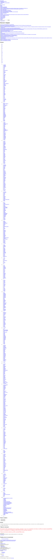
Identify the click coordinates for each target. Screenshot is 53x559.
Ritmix (4, 373)
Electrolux (4, 172)
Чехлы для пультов (2, 16)
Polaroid (4, 354)
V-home (4, 454)
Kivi (4, 272)
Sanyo (4, 389)
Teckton (4, 433)
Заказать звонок (7, 2)
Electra (4, 171)
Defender (4, 147)
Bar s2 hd (4, 105)
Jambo (4, 258)
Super (4, 423)
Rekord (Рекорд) (5, 370)
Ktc (3, 278)
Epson (4, 181)
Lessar (4, 286)
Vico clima (4, 464)
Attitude (4, 94)
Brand (4, 119)
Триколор (4, 511)
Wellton (4, 476)
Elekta (4, 174)
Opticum (4, 338)
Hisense (4, 232)
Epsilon (4, 180)
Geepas (4, 205)
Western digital (5, 477)
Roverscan (4, 379)
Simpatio (4, 407)
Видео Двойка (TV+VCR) (10, 25)
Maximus (4, 295)
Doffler (4, 159)
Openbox (4, 336)
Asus (4, 92)
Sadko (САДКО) (5, 384)
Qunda (4, 362)
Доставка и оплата (2, 17)
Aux (4, 96)
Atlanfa (4, 93)
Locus (4, 288)
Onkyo (4, 334)
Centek (4, 128)
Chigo (4, 131)
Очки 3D (1, 13)
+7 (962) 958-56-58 (2, 2)
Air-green (4, 74)
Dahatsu (4, 143)
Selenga (4, 399)
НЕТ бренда (5, 505)
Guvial (4, 219)
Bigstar (4, 113)
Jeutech (4, 262)
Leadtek (4, 280)
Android (4, 85)
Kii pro (4, 270)
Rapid (4, 364)
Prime (4, 358)
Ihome (4, 248)
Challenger (4, 129)
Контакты (1, 18)
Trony (4, 444)
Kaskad (4, 266)
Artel (4, 90)
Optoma (4, 339)
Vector (4, 457)
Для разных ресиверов (6, 504)
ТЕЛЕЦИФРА (5, 510)
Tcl (3, 430)
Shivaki (4, 403)
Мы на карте (2, 0)
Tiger (4, 439)
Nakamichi (4, 312)
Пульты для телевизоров (10, 24)
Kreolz (4, 277)
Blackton (4, 114)
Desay (4, 151)
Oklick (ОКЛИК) (5, 330)
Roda (4, 375)
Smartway (4, 414)
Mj (3, 308)
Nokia (4, 322)
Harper (4, 223)
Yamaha (4, 488)
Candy (4, 125)
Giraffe (4, 209)
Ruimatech (4, 383)
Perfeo (4, 348)
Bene (4, 110)
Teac (4, 431)
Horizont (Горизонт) (6, 237)
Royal (4, 380)
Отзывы (1, 19)
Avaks (4, 97)
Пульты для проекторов (10, 36)
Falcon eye (4, 192)
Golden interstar (5, 213)
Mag (4, 292)
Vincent (4, 466)
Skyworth (4, 412)
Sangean (4, 388)
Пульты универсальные (3, 9)
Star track (4, 418)
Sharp (4, 400)
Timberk (4, 440)
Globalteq (4, 210)
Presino (4, 356)
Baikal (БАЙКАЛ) (5, 103)
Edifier (4, 168)
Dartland (4, 146)
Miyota (4, 307)
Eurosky (4, 185)
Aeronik (4, 71)
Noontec (4, 323)
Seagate (4, 397)
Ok (3, 329)
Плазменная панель (28, 25)
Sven (4, 426)
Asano (4, 91)
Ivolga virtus (4, 256)
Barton (4, 106)
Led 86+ (4, 282)
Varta (4, 455)
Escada (4, 183)
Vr (3, 472)
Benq (4, 111)
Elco (4, 169)
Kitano (4, 271)
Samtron (4, 387)
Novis (4, 326)
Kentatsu (4, 267)
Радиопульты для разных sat (7, 508)
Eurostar (4, 186)
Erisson (4, 182)
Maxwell (4, 296)
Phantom (4, 349)
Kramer (4, 276)
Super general (5, 424)
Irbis (4, 255)
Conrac (4, 135)
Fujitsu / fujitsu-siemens (6, 199)
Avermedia (4, 99)
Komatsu (4, 273)
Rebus (4, 367)
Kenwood (4, 268)
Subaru (4, 422)
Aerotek (4, 72)
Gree (4, 217)
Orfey (4, 340)
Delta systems (5, 149)
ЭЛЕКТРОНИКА (5, 513)
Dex (3, 152)
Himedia (4, 231)
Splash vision (5, 417)
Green (4, 218)
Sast (3, 390)
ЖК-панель (24, 25)
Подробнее (1, 543)
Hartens (4, 224)
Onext (4, 332)
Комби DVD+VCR (10, 29)
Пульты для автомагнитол (3, 7)
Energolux (4, 177)
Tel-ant (4, 434)
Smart (4, 413)
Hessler (4, 228)
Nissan (4, 321)
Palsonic (4, 345)
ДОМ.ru (4, 499)
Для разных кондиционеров (7, 503)
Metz (4, 302)
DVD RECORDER (2, 29)
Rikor (4, 372)
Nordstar (4, 324)
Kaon (4, 265)
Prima (4, 357)
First (4, 195)
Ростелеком (4, 509)
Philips (4, 350)
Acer (4, 67)
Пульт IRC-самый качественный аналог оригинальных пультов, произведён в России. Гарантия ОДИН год (14, 14)
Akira (4, 78)
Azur (4, 101)
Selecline (4, 398)
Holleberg (4, 235)
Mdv (4, 298)
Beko (4, 109)
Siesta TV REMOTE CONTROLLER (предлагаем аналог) (7, 540)
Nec (3, 315)
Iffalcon (4, 246)
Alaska (4, 79)
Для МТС (4, 500)
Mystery (4, 310)
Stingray (4, 420)
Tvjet (4, 447)
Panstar (4, 346)
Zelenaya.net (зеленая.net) (6, 494)
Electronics (4, 173)
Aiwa (4, 76)
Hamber (4, 221)
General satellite (5, 207)
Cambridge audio (5, 123)
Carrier (4, 126)
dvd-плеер (6, 29)
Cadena (4, 122)
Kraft (4, 275)
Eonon (4, 179)
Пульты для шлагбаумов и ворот (4, 15)
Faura (4, 193)
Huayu (4, 241)
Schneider (4, 395)
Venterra (4, 460)
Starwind (4, 419)
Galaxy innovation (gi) (6, 204)
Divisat (4, 157)
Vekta (4, 458)
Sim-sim (4, 406)
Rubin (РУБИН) (5, 382)
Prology (4, 360)
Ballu (4, 104)
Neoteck (4, 317)
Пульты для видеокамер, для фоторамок (5, 10)
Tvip (4, 446)
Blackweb (4, 115)
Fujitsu (4, 198)
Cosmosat (4, 137)
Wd (3, 475)
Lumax (4, 290)
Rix (3, 374)
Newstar (4, 320)
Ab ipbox (4, 64)
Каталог (1, 6)
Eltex (4, 176)
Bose (4, 118)
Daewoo (4, 142)
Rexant (4, 371)
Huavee (4, 240)
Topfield (4, 442)
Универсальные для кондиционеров (8, 512)
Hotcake (4, 238)
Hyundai (4, 243)
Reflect (4, 369)
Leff (3, 283)
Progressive (4, 359)
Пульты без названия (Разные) (7, 507)
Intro (4, 253)
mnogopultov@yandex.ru (3, 1)
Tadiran (4, 428)
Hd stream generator (5, 226)
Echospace (4, 165)
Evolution (4, 189)
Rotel (4, 378)
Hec (3, 227)
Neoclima (4, 316)
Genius (4, 208)
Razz (4, 365)
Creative (4, 138)
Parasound (4, 347)
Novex (4, 325)
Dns (3, 158)
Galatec (4, 203)
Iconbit (4, 245)
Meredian (4, 300)
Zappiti (4, 493)
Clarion (4, 133)
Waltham (4, 474)
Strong (4, 421)
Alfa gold (4, 81)
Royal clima (4, 381)
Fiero (4, 194)
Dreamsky (4, 160)
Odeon (4, 328)
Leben (4, 281)
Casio (4, 127)
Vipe (4, 468)
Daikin (4, 144)
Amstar (4, 84)
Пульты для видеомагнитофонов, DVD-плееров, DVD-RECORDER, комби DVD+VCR (35, 28)
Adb (4, 69)
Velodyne (4, 459)
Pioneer (4, 351)
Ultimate (4, 451)
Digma (4, 155)
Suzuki (4, 425)
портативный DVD (21, 29)
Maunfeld (4, 294)
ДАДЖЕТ (4, 498)
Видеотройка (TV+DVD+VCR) (18, 25)
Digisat (4, 154)
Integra (4, 251)
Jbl (3, 261)
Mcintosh (4, 297)
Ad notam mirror (5, 70)
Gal (3, 202)
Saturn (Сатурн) (5, 392)
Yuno (4, 490)
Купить (4, 543)
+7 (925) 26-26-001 (2, 546)
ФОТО (1, 32)
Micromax (4, 304)
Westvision (4, 478)
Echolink (4, 164)
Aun (4, 95)
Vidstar (4, 465)
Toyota (4, 443)
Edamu (4, 167)
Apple (4, 87)
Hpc (3, 239)
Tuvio (4, 445)
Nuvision (4, 327)
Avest (4, 100)
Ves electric (4, 463)
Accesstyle (4, 66)
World (4, 482)
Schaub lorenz (5, 394)
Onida (4, 333)
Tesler (4, 437)
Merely (4, 301)
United (4, 452)
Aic (3, 73)
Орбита (4, 506)
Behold (4, 108)
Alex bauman (5, 80)
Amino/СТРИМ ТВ (5, 83)
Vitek (4, 469)
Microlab (4, 303)
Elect (4, 170)
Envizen (4, 178)
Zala (4, 492)
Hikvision (4, 230)
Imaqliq (4, 249)
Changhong (4, 130)
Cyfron (4, 139)
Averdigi (4, 98)
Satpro (4, 391)
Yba (3, 489)
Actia (4, 68)
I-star (4, 244)
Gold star (4, 215)
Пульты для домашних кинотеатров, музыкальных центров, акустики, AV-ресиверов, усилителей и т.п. (14, 8)
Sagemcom (4, 385)
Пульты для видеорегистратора (4, 12)
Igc (3, 247)
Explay (4, 190)
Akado (4, 77)
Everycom (4, 187)
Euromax (4, 184)
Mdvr (4, 299)
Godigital (4, 212)
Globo (4, 211)
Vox (3, 471)
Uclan (4, 450)
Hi (3, 229)
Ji (3, 263)
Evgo (4, 188)
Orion (4, 341)
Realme (4, 366)
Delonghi (4, 148)
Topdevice (4, 441)
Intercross (4, 252)
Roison (4, 376)
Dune (4, 161)
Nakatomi (4, 313)
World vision (5, 483)
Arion (4, 89)
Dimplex (4, 156)
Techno (4, 432)
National (4, 314)
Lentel (4, 285)
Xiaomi (4, 484)
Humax (4, 242)
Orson (4, 342)
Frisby (4, 197)
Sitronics (4, 408)
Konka (4, 274)
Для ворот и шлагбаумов (6, 501)
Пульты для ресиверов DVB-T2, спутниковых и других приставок (9, 11)
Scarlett (4, 393)
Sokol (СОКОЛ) (5, 415)
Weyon (4, 479)
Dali (3, 145)
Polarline (4, 353)
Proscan (4, 361)
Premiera (4, 355)
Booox (4, 117)
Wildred (4, 480)
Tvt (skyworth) (5, 448)
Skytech (4, 410)
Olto (4, 331)
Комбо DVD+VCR (15, 29)
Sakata (4, 386)
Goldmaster (4, 214)
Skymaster (4, 409)
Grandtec (4, 216)
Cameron (4, 124)
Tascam (4, 429)
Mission (4, 306)
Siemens (4, 404)
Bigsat (4, 112)
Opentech (4, 337)
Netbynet (4, 319)
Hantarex (4, 222)
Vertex (4, 462)
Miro (4, 305)
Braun (4, 120)
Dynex (4, 163)
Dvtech (4, 162)
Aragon (4, 88)
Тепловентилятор (2, 33)
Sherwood (4, 401)
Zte (3, 496)
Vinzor (4, 467)
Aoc (3, 86)
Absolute (4, 65)
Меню (1, 5)
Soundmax (4, 416)
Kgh (4, 269)
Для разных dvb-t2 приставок (7, 502)
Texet (4, 438)
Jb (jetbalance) (5, 260)
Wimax (4, 481)
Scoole (4, 396)
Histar (4, 233)
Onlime (4, 335)
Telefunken (4, 435)
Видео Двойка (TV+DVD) (3, 25)
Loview (4, 289)
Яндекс (4, 514)
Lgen (4, 287)
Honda (4, 236)
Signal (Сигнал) (5, 405)
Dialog (4, 153)
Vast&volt (4, 456)
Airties (4, 75)
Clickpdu (4, 134)
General (4, 206)
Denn (4, 150)
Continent (4, 136)
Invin (4, 254)
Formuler (4, 196)
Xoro (4, 485)
